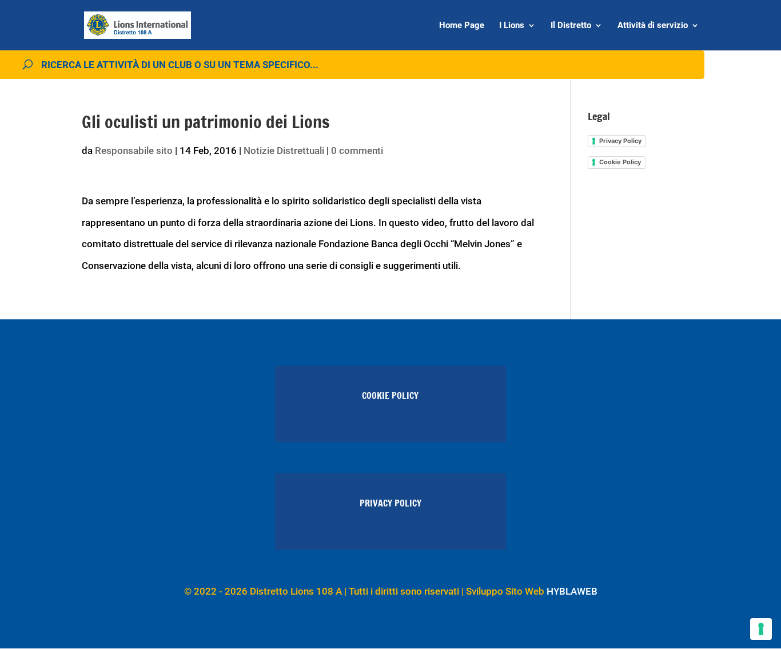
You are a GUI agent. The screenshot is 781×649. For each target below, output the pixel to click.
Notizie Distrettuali (284, 150)
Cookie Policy (620, 162)
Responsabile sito (134, 150)
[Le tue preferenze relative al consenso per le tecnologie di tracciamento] (761, 629)
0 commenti (357, 150)
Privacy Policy (620, 141)
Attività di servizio (652, 25)
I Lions (511, 25)
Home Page (461, 25)
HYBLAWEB (572, 591)
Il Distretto (571, 25)
